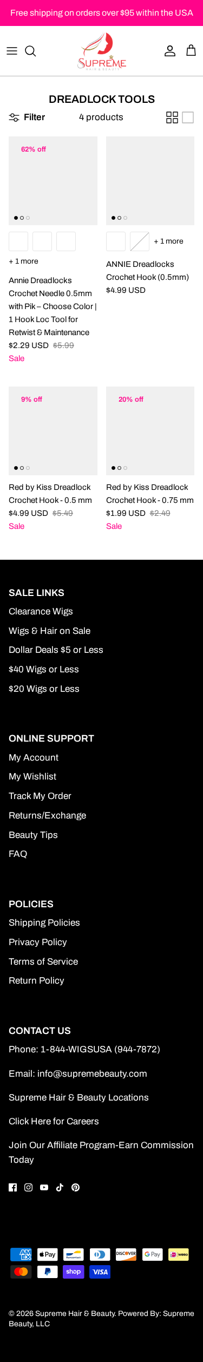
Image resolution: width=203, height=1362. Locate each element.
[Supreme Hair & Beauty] (101, 50)
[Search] (36, 51)
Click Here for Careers (54, 1121)
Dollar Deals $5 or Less (56, 650)
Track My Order (40, 796)
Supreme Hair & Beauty (74, 1313)
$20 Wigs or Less (44, 689)
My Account (33, 757)
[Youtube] (44, 1187)
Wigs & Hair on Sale (49, 631)
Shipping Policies (44, 923)
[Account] (167, 51)
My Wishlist (32, 776)
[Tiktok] (60, 1187)
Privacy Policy (38, 942)
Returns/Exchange (47, 815)
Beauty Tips (33, 835)
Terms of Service (43, 962)
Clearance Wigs (41, 611)
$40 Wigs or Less (44, 669)
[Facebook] (13, 1187)
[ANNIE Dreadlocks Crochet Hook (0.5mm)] (150, 180)
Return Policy (36, 980)
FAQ (18, 854)
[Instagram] (28, 1187)
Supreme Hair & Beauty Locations (79, 1097)
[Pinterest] (75, 1187)
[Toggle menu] (12, 51)
